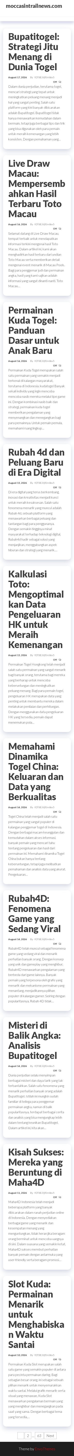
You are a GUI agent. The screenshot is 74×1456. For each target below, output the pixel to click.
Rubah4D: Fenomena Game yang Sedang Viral (34, 913)
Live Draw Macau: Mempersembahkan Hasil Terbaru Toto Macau (36, 188)
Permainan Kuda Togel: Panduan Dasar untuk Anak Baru (33, 330)
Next (50, 1435)
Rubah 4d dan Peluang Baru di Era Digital (36, 462)
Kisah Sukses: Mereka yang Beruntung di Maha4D (36, 1167)
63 (39, 1435)
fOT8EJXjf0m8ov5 (44, 77)
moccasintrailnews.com (34, 5)
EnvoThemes (45, 1449)
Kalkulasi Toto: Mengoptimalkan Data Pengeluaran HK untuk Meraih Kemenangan (36, 609)
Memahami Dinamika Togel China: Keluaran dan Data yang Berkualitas (36, 771)
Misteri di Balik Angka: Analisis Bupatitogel (34, 1040)
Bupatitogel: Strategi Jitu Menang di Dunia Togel (33, 51)
